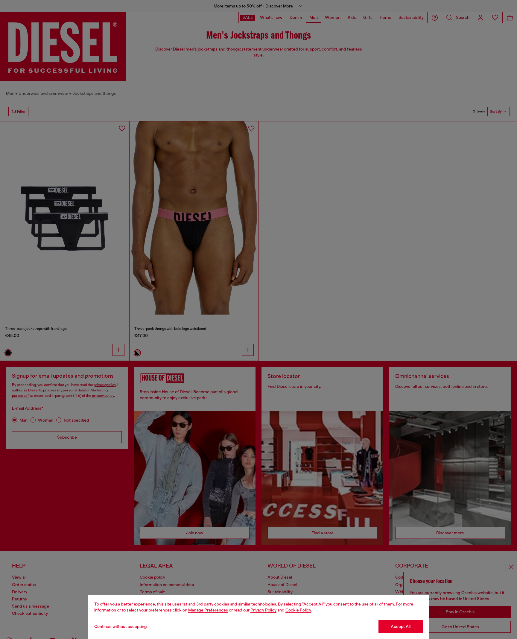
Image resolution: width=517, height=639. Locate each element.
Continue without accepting (120, 626)
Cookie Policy (298, 610)
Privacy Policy (263, 610)
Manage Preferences (208, 610)
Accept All (400, 626)
